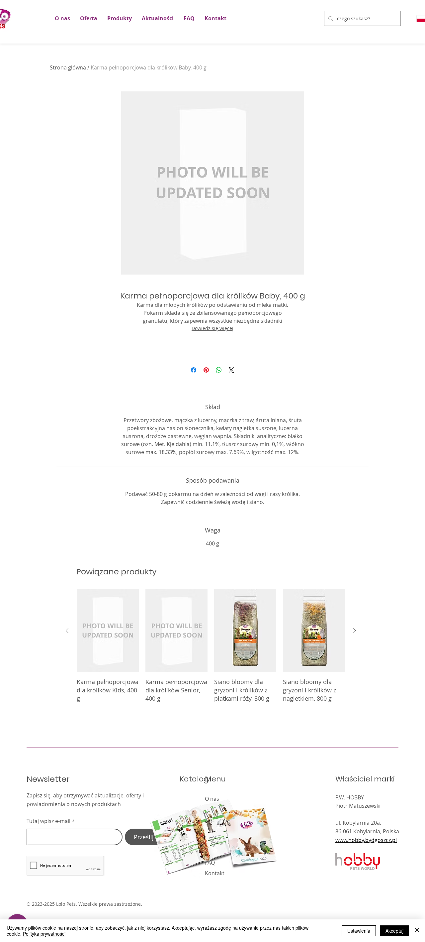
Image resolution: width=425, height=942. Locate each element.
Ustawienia (358, 930)
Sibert (320, 904)
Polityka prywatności (44, 933)
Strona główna (68, 67)
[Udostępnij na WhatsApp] (219, 370)
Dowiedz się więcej (212, 328)
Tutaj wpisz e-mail (48, 821)
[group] (211, 650)
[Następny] (355, 631)
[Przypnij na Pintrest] (206, 370)
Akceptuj (394, 930)
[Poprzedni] (67, 631)
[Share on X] (231, 370)
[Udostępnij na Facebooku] (194, 370)
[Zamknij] (417, 931)
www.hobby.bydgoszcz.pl (366, 840)
